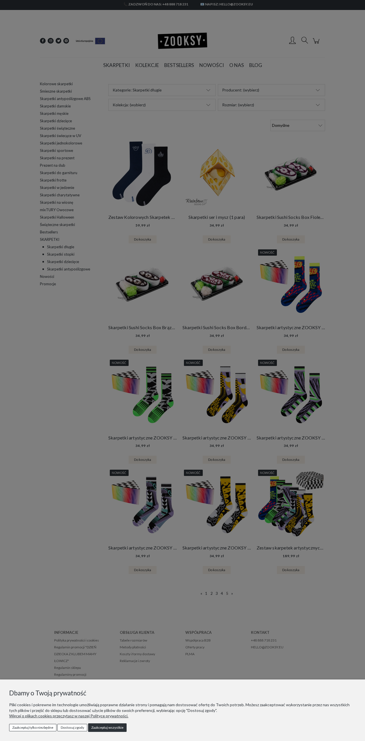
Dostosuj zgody (72, 727)
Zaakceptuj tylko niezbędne (32, 727)
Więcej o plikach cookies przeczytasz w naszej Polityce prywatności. (68, 715)
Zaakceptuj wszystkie (107, 727)
